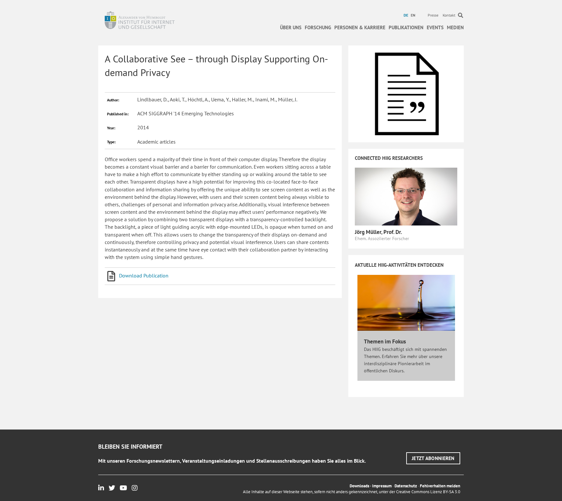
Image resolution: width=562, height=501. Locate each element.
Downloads (359, 486)
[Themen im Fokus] (406, 302)
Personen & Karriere (359, 27)
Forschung (318, 27)
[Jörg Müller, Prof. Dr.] (406, 196)
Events (435, 27)
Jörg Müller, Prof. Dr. (378, 232)
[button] (433, 458)
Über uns (290, 27)
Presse (433, 15)
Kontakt (449, 15)
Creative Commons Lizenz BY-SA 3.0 (428, 492)
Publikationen (406, 27)
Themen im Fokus (385, 341)
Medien (455, 27)
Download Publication (143, 275)
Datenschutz (406, 486)
